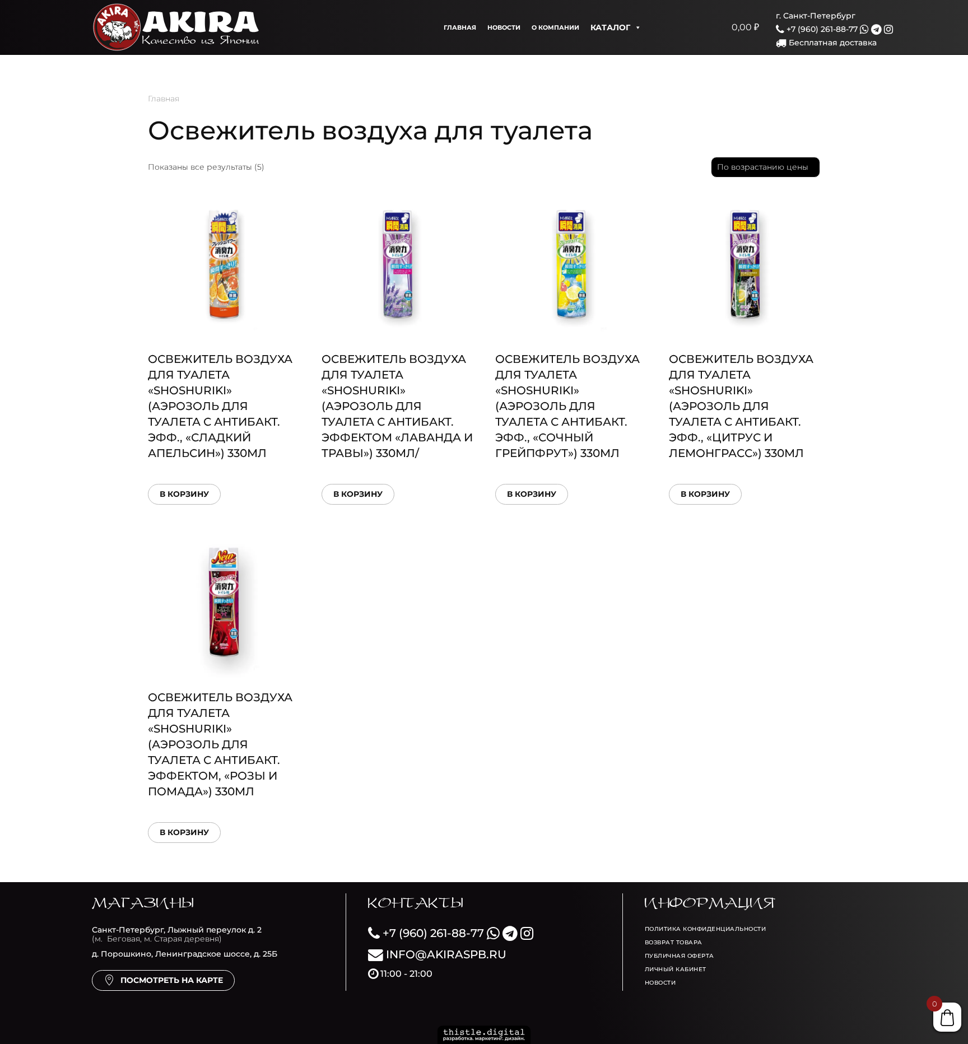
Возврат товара (673, 942)
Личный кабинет (675, 969)
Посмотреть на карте (171, 980)
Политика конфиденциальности (705, 929)
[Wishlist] (689, 27)
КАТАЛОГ (610, 27)
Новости (503, 27)
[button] (661, 27)
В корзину (184, 494)
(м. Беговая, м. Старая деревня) (177, 934)
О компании (555, 27)
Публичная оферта (679, 955)
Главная (460, 27)
